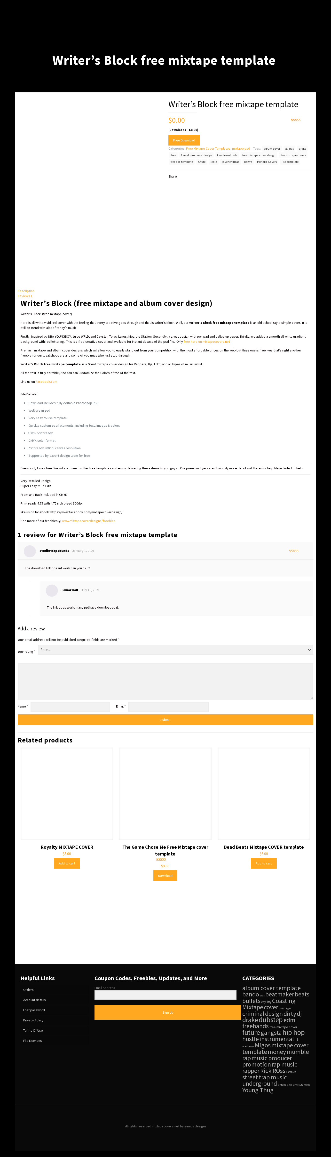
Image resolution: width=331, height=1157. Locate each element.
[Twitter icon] (165, 1133)
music (260, 1058)
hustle (250, 1039)
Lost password (34, 1010)
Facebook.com (46, 381)
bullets (251, 1001)
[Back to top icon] (165, 1115)
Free (173, 155)
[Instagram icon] (171, 1133)
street (250, 1077)
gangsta (271, 1032)
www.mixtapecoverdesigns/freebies (88, 521)
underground (259, 1083)
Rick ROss (272, 1071)
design (274, 1014)
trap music (273, 1077)
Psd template (290, 161)
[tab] (165, 290)
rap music (284, 1064)
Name (23, 706)
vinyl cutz (298, 1084)
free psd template (182, 161)
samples (291, 1072)
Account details (34, 1000)
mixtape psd (241, 148)
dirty (290, 1014)
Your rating (26, 651)
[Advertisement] (165, 927)
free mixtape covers (293, 155)
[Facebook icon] (160, 1133)
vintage (282, 1084)
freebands (255, 1026)
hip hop (294, 1032)
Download (165, 875)
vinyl (289, 1084)
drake (302, 148)
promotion (256, 1064)
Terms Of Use (33, 1030)
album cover (272, 148)
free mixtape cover (283, 1027)
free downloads (227, 155)
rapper (251, 1071)
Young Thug (258, 1090)
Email (121, 706)
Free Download (184, 140)
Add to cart (67, 863)
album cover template (271, 988)
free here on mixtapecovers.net (207, 341)
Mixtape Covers (267, 161)
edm (289, 1020)
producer (280, 1058)
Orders (28, 989)
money (277, 1052)
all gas (289, 148)
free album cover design (196, 155)
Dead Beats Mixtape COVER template (264, 847)
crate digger (285, 1008)
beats (302, 994)
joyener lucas (230, 161)
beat (262, 995)
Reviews (25, 296)
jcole (214, 161)
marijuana (248, 1046)
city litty (266, 1002)
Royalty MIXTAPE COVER (66, 847)
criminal (253, 1014)
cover (271, 1007)
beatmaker (279, 994)
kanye (248, 161)
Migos (263, 1045)
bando (250, 994)
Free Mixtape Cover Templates (208, 148)
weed (307, 1084)
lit (296, 1039)
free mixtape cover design (259, 155)
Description (26, 291)
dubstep (271, 1019)
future (201, 161)
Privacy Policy (33, 1020)
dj (299, 1014)
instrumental (277, 1039)
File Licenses (32, 1040)
